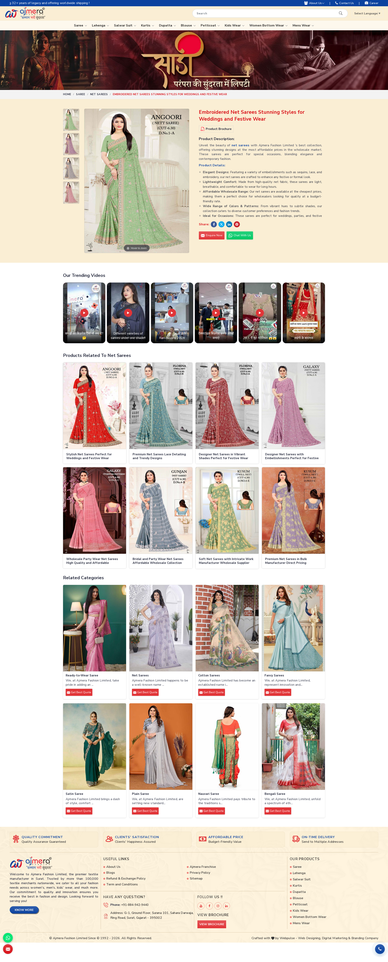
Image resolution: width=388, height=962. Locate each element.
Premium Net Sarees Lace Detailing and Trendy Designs (159, 456)
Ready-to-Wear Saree (82, 675)
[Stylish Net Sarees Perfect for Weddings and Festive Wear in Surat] (94, 406)
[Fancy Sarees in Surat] (293, 628)
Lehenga (99, 25)
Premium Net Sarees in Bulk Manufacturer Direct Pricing (286, 561)
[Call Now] (380, 949)
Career (374, 3)
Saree (79, 25)
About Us (315, 3)
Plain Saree (140, 794)
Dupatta (166, 25)
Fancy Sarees (274, 675)
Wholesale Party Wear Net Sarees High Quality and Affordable (92, 561)
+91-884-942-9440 (135, 905)
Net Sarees (99, 94)
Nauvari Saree (208, 794)
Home (67, 94)
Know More (24, 910)
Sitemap (196, 878)
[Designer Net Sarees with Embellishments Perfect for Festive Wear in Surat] (293, 406)
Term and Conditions (122, 884)
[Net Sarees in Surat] (160, 628)
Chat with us (242, 235)
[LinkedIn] (226, 905)
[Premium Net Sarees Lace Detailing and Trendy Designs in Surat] (160, 406)
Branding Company (364, 938)
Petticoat (209, 25)
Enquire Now (213, 235)
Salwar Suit (123, 25)
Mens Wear (302, 25)
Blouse (187, 25)
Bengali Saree (275, 794)
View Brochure (211, 924)
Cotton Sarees (209, 675)
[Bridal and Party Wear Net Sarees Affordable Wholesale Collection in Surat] (160, 510)
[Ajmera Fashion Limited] (25, 13)
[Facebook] (209, 905)
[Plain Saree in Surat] (160, 746)
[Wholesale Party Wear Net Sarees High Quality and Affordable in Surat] (94, 510)
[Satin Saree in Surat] (94, 746)
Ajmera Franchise (203, 867)
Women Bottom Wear (267, 25)
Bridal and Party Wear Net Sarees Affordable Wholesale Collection (158, 561)
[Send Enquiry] (8, 949)
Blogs (110, 872)
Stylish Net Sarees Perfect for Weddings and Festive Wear (89, 456)
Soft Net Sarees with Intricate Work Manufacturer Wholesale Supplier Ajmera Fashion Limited (226, 561)
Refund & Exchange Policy (126, 878)
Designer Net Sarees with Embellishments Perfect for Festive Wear (292, 457)
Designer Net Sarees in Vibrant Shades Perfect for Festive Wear (223, 456)
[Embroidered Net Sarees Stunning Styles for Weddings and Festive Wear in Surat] (71, 121)
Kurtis (146, 25)
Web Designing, (309, 938)
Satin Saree (74, 794)
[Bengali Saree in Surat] (293, 746)
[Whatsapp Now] (8, 938)
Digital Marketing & (336, 938)
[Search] (341, 13)
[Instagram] (217, 905)
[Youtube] (201, 905)
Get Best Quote (80, 692)
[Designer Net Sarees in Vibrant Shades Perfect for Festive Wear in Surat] (227, 406)
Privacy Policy (200, 872)
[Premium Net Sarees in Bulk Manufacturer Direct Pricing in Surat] (293, 510)
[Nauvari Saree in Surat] (227, 746)
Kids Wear (233, 25)
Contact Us (346, 3)
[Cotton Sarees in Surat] (227, 628)
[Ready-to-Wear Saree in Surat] (94, 628)
